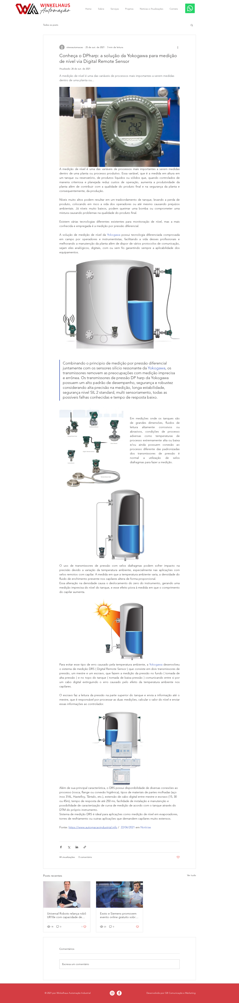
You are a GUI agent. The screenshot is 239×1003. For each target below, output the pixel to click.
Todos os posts (50, 24)
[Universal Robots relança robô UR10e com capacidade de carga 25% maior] (66, 894)
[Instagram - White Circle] (112, 993)
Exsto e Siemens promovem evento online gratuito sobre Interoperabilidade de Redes (118, 915)
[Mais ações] (178, 47)
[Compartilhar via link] (84, 847)
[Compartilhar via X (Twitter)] (68, 847)
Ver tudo (191, 875)
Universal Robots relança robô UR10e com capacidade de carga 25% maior (66, 915)
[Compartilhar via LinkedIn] (76, 847)
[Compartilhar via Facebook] (60, 847)
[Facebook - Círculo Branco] (119, 993)
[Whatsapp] (190, 8)
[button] (191, 25)
